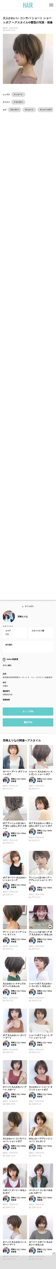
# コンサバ (18, 102)
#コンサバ (14, 110)
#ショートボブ (46, 110)
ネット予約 (28, 715)
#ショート (29, 110)
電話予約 (28, 726)
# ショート (18, 94)
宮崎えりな (23, 620)
